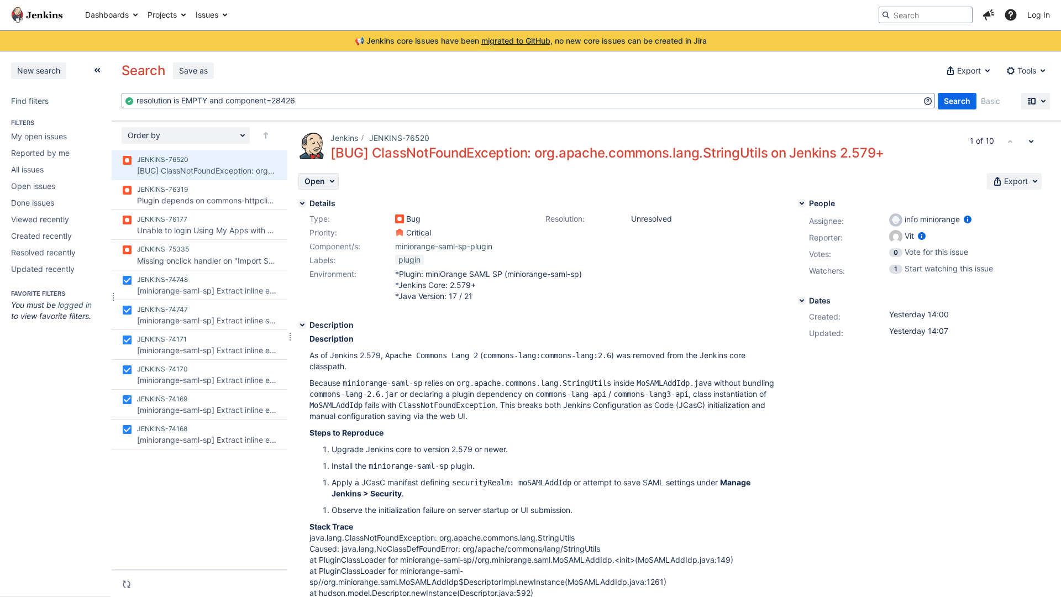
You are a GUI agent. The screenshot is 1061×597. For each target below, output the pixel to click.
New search (38, 70)
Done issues (32, 202)
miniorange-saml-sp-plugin (443, 246)
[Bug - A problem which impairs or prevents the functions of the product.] (399, 218)
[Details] (302, 203)
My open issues (39, 136)
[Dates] (802, 301)
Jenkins (344, 138)
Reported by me (40, 153)
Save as (193, 70)
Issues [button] (207, 14)
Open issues (33, 186)
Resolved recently (43, 252)
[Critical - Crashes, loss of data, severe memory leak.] (399, 232)
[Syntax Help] (927, 101)
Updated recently (43, 269)
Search (957, 101)
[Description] (302, 325)
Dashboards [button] (107, 14)
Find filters (30, 101)
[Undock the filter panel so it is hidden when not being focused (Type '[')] (97, 70)
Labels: (322, 260)
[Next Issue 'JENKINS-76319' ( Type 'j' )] (1031, 141)
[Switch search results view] (1035, 101)
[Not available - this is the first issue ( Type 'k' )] (1010, 141)
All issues (27, 169)
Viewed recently (40, 219)
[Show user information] (967, 219)
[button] (988, 15)
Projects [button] (162, 14)
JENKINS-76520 (399, 138)
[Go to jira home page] (37, 15)
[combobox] (528, 100)
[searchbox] (925, 15)
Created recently (41, 235)
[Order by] (265, 135)
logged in (75, 305)
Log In (1038, 14)
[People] (802, 203)
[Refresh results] (126, 584)
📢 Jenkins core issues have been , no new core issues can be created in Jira (531, 40)
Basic (990, 101)
